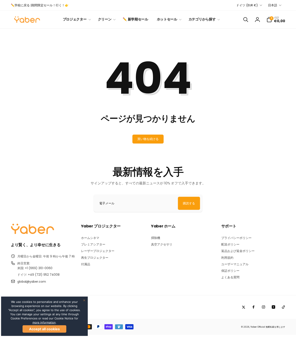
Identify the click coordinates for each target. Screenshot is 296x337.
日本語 (272, 5)
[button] (76, 19)
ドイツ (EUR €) (247, 5)
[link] (39, 5)
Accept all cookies (44, 329)
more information (44, 322)
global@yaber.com (31, 281)
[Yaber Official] (32, 232)
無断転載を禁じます (275, 327)
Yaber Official (257, 327)
